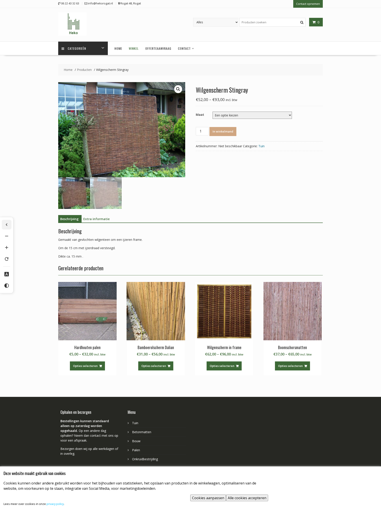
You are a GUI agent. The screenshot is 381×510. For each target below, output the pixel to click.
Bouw (136, 441)
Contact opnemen (308, 4)
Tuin (261, 146)
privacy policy (55, 504)
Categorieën (77, 48)
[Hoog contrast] (6, 285)
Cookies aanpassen (208, 497)
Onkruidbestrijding (145, 459)
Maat (200, 114)
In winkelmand (223, 131)
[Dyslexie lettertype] (6, 274)
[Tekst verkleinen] (6, 236)
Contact (184, 48)
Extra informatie (96, 219)
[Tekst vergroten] (6, 247)
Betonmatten (141, 432)
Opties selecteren (85, 366)
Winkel (134, 48)
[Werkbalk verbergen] (6, 224)
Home (118, 48)
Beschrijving (69, 219)
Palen (136, 450)
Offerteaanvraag (158, 48)
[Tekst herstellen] (6, 259)
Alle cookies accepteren (247, 497)
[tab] (69, 219)
